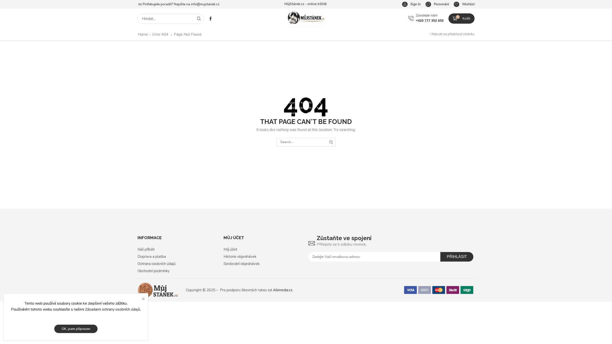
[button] (411, 4)
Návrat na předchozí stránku (453, 34)
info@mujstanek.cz (205, 4)
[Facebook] (211, 19)
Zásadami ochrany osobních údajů (112, 309)
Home (143, 34)
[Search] (199, 18)
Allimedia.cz (282, 290)
